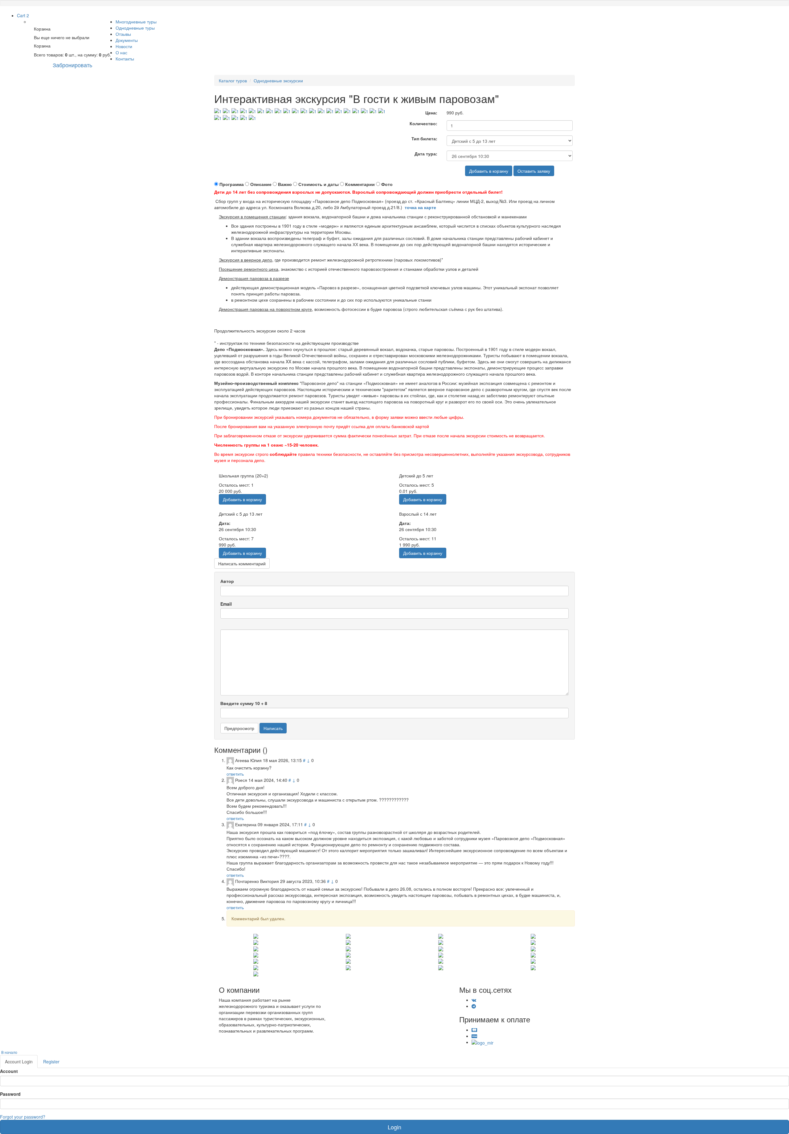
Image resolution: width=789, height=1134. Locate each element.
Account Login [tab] (19, 1061)
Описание (261, 184)
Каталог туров (233, 80)
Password (10, 1094)
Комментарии (360, 184)
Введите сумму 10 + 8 (243, 703)
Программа (231, 184)
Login (394, 1127)
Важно (285, 184)
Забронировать (72, 65)
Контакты (125, 59)
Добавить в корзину (488, 171)
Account (9, 1071)
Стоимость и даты (318, 184)
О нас (121, 52)
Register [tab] (51, 1061)
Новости (124, 46)
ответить (235, 774)
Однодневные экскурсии (278, 80)
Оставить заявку (533, 171)
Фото (387, 184)
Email (226, 604)
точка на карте (420, 207)
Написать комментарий (242, 563)
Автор (227, 581)
